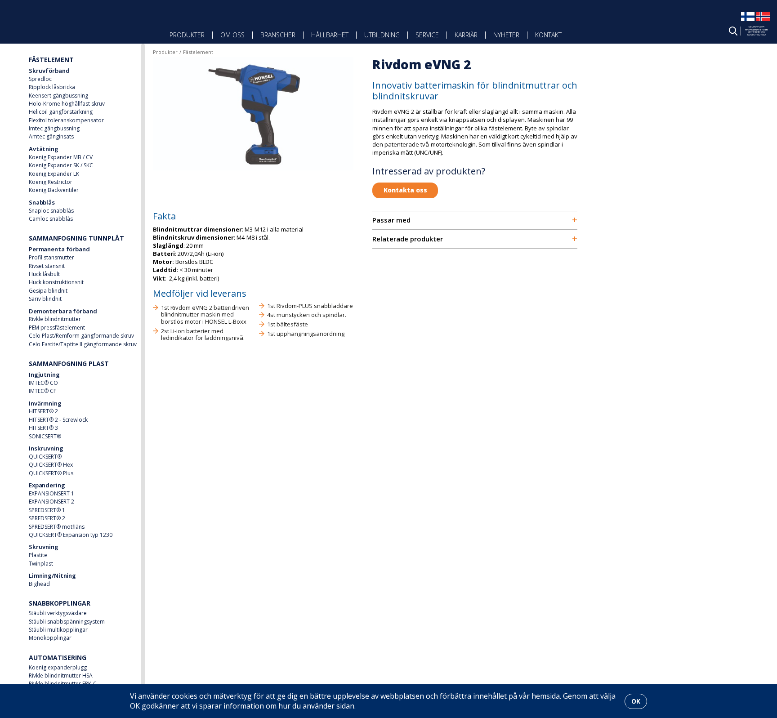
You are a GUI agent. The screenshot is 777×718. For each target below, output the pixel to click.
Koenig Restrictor (50, 182)
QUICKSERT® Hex (51, 464)
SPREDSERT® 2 (47, 518)
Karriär (466, 35)
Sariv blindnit (45, 299)
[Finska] (748, 21)
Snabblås (42, 202)
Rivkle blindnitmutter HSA (61, 675)
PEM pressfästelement (57, 327)
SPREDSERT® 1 (47, 510)
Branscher (277, 35)
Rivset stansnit (47, 266)
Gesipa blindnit (48, 290)
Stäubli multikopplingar (58, 629)
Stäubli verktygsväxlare (58, 613)
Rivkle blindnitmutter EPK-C (63, 683)
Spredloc (40, 79)
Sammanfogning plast (69, 363)
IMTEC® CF (42, 391)
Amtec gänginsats (51, 136)
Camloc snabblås (51, 219)
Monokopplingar (50, 638)
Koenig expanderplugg (58, 667)
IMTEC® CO (43, 383)
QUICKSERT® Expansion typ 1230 (70, 535)
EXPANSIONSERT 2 (51, 501)
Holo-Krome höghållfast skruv (67, 103)
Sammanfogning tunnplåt (76, 238)
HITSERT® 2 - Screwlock (58, 420)
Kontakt (548, 35)
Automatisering (57, 657)
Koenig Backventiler (54, 190)
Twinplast (41, 563)
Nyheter (506, 35)
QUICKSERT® (45, 456)
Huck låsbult (44, 274)
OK (635, 701)
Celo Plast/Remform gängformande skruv (81, 335)
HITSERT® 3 (43, 428)
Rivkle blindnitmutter (55, 319)
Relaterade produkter (474, 239)
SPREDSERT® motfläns (57, 527)
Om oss (232, 35)
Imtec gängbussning (54, 128)
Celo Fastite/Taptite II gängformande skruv (83, 344)
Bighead (39, 584)
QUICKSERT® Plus (51, 473)
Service (427, 35)
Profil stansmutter (51, 257)
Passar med (474, 220)
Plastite (38, 555)
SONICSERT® (45, 436)
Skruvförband (49, 71)
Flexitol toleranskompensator (66, 120)
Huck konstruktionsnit (56, 282)
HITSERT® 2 (43, 411)
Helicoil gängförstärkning (61, 112)
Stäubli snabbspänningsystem (67, 621)
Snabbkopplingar (59, 603)
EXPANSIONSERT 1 (51, 493)
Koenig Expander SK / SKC (61, 165)
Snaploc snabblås (51, 210)
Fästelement (51, 59)
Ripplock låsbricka (52, 87)
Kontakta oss (405, 190)
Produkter (187, 35)
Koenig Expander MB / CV (61, 157)
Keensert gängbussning (58, 95)
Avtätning (43, 149)
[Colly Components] (57, 28)
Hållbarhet (329, 35)
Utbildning (382, 35)
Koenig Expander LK (54, 174)
